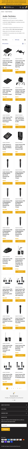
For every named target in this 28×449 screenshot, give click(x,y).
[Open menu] (2, 7)
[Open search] (20, 7)
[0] (25, 7)
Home (2, 11)
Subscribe (5, 429)
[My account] (23, 7)
